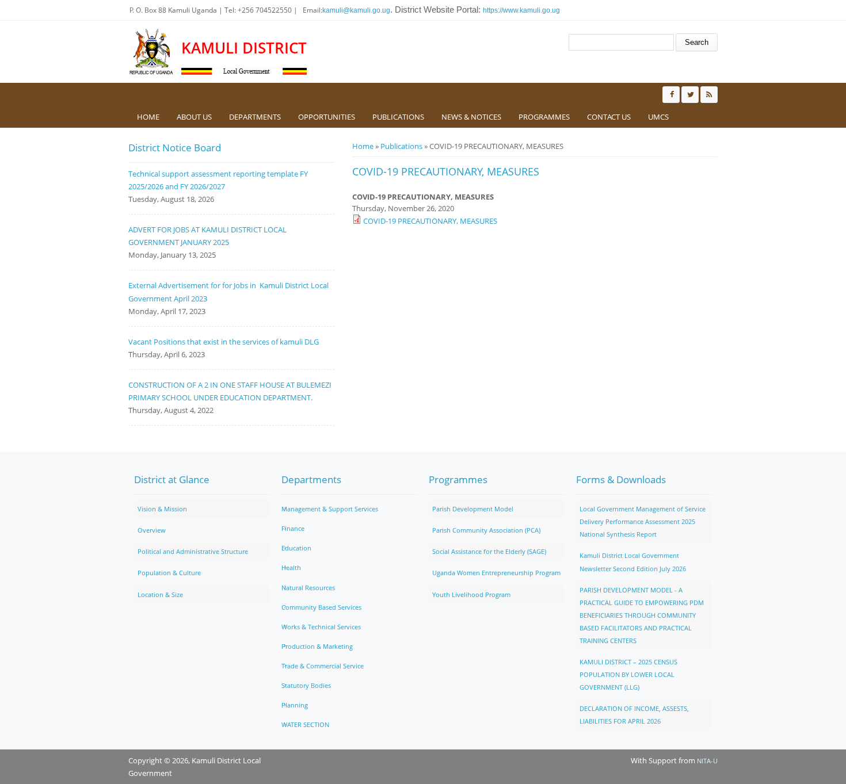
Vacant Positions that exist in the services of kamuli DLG (223, 341)
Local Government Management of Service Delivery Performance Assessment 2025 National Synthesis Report (643, 521)
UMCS (658, 117)
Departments (255, 117)
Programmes (544, 117)
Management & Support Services (329, 508)
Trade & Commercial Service (322, 665)
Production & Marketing (317, 646)
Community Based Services (321, 607)
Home (148, 117)
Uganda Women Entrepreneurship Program (496, 572)
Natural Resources (308, 587)
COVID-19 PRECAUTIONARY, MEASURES (430, 221)
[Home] (152, 52)
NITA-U (707, 760)
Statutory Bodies (306, 685)
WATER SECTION (305, 724)
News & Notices (471, 117)
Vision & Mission (162, 508)
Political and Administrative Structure (193, 551)
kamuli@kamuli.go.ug (356, 10)
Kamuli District (244, 48)
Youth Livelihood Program (471, 594)
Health (291, 567)
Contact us (609, 117)
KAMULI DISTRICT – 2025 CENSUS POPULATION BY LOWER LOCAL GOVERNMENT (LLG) (628, 674)
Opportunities (326, 117)
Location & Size (160, 594)
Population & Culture (169, 572)
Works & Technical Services (321, 626)
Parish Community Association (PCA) (486, 530)
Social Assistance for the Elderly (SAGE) (489, 551)
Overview (152, 530)
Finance (292, 528)
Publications (398, 117)
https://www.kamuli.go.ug (521, 10)
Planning (294, 705)
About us (194, 117)
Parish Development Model (472, 508)
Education (296, 548)
